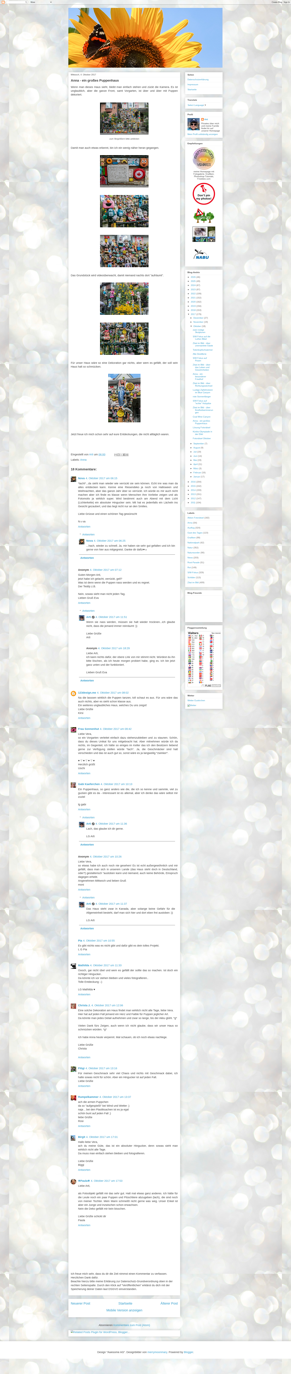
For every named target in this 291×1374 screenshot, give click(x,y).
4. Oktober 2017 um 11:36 (111, 823)
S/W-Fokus (192, 572)
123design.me (87, 692)
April (195, 464)
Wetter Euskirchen (196, 700)
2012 (193, 498)
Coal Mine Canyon (202, 416)
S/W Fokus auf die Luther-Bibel (201, 337)
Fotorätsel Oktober (202, 438)
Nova (81, 478)
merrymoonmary (157, 1352)
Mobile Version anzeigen (124, 1310)
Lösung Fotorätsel (201, 427)
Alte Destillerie (199, 354)
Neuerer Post (80, 1303)
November (198, 322)
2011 (193, 502)
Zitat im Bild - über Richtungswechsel (202, 384)
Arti (88, 617)
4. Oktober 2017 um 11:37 (111, 903)
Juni (195, 456)
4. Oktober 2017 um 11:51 (111, 617)
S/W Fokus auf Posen (200, 359)
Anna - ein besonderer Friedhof (199, 376)
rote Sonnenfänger (202, 396)
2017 (193, 314)
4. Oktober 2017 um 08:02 (113, 692)
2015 (193, 486)
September (199, 443)
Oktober (197, 326)
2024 (193, 285)
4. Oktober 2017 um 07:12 (106, 569)
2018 (193, 310)
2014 (193, 490)
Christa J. (84, 1005)
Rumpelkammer (88, 1096)
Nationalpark (193, 542)
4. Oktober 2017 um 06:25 (109, 540)
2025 (193, 281)
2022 (193, 293)
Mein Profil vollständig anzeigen (202, 134)
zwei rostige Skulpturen (199, 331)
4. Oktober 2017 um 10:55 (99, 940)
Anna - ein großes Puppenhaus (201, 422)
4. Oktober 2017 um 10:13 (116, 784)
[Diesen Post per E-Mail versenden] (115, 454)
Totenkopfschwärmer (203, 350)
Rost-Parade (193, 562)
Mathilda (83, 965)
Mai (195, 460)
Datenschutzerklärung (198, 79)
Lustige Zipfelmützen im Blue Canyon (203, 391)
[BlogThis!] (118, 454)
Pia (80, 940)
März (196, 468)
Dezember (198, 318)
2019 (193, 306)
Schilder (191, 577)
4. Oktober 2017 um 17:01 (102, 1137)
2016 (193, 482)
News (190, 557)
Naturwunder (193, 552)
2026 (193, 277)
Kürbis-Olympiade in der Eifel (202, 432)
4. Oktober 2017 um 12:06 (107, 1005)
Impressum (192, 84)
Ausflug (191, 527)
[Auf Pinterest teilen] (127, 454)
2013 (193, 494)
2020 (193, 302)
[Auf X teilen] (121, 454)
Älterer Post (169, 1303)
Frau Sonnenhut (88, 728)
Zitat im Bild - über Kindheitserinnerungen (203, 410)
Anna (83, 459)
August (197, 447)
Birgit (81, 1137)
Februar (197, 472)
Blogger (188, 1352)
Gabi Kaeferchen (89, 784)
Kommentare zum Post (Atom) (131, 1325)
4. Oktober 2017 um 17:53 (106, 1180)
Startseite (125, 1303)
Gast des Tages (194, 532)
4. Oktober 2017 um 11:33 (106, 965)
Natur (190, 547)
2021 (193, 297)
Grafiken (191, 537)
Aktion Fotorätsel (195, 517)
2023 (193, 289)
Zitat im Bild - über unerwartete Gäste (203, 344)
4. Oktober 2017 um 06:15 (101, 478)
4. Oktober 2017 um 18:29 (114, 648)
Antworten (84, 526)
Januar (197, 476)
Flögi (81, 1068)
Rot (189, 567)
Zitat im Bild (193, 582)
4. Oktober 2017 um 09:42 (116, 728)
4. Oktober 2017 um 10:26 (106, 856)
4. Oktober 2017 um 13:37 (115, 1096)
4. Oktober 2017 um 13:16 (101, 1068)
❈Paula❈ (84, 1180)
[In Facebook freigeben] (124, 454)
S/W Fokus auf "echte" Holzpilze (202, 402)
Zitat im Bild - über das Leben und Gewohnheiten (201, 367)
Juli (195, 452)
